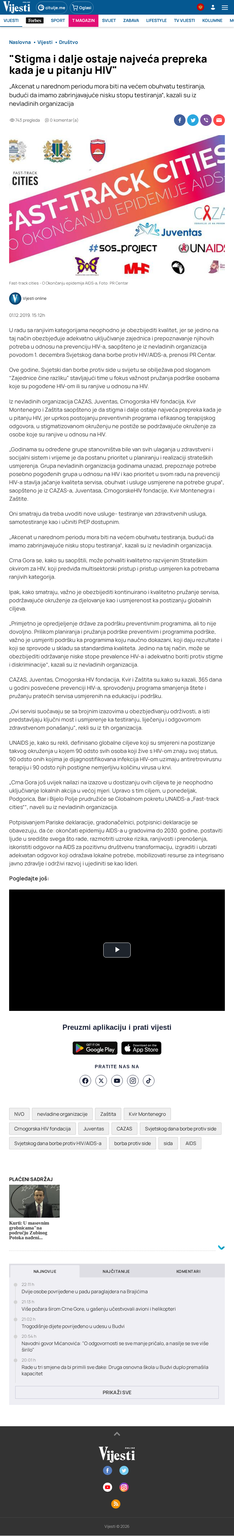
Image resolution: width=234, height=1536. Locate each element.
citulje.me (55, 7)
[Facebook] (85, 1081)
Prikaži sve (117, 1392)
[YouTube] (117, 1081)
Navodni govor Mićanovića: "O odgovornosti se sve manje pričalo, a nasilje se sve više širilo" (115, 1346)
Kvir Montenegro (147, 1114)
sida (168, 1143)
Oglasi (85, 7)
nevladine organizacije (62, 1114)
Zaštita (108, 1114)
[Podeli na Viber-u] (206, 120)
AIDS (191, 1143)
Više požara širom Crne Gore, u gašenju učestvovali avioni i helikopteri (99, 1309)
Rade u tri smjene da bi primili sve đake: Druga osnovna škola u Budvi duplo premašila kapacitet (115, 1370)
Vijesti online (35, 298)
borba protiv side (132, 1143)
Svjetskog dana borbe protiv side (180, 1128)
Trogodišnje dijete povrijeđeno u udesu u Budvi (73, 1326)
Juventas (93, 1128)
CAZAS (124, 1128)
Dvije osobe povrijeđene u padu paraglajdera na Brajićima (85, 1291)
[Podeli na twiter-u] (193, 120)
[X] (101, 1081)
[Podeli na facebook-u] (180, 120)
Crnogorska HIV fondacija (42, 1128)
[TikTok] (148, 1081)
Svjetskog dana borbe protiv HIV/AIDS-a (57, 1143)
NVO (19, 1114)
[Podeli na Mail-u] (219, 120)
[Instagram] (133, 1081)
